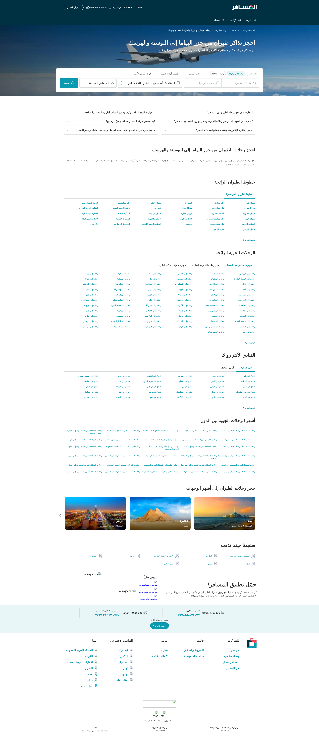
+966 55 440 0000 (107, 614)
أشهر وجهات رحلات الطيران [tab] (239, 265)
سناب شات (122, 680)
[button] (253, 73)
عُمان (90, 674)
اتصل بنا (164, 650)
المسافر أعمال (231, 662)
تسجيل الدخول (74, 7)
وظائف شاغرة (231, 656)
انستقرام (123, 662)
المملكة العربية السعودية (79, 650)
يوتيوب (124, 674)
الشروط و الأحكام (194, 650)
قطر (90, 680)
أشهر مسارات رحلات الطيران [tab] (172, 265)
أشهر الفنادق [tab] (227, 367)
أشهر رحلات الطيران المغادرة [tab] (206, 265)
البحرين (89, 668)
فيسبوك (123, 650)
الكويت (89, 656)
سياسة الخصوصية (194, 656)
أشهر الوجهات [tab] (246, 367)
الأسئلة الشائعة (160, 656)
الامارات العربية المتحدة (80, 662)
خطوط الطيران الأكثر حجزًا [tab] (239, 194)
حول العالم (87, 686)
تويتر (125, 668)
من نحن (235, 650)
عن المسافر (232, 668)
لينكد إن (123, 656)
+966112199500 (189, 614)
